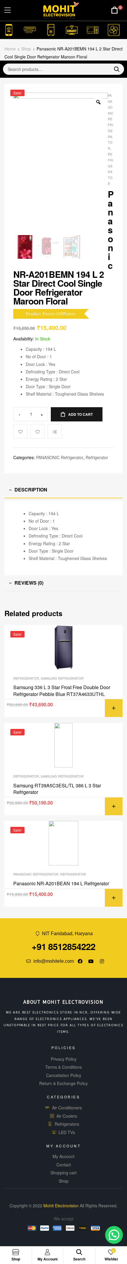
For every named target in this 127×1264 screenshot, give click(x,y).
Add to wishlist (37, 431)
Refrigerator (97, 457)
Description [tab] (30, 489)
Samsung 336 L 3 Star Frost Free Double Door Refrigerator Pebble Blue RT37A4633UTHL (61, 690)
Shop (26, 49)
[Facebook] (80, 961)
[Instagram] (102, 961)
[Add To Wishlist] (20, 431)
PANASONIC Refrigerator (59, 457)
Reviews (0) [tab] (28, 582)
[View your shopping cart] (114, 10)
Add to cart (80, 414)
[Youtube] (91, 961)
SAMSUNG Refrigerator (62, 678)
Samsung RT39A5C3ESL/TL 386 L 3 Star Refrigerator (57, 788)
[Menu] (7, 10)
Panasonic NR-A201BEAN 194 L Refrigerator (61, 883)
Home (10, 49)
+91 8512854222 (63, 946)
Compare (55, 431)
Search (114, 69)
